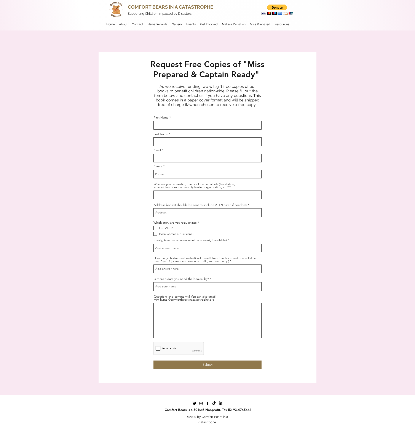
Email (157, 150)
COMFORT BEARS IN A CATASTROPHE (170, 7)
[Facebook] (207, 403)
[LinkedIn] (220, 403)
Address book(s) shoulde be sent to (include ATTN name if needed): (200, 204)
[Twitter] (194, 403)
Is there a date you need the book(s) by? (181, 278)
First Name (161, 117)
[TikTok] (214, 403)
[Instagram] (201, 403)
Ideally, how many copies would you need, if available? (190, 240)
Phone (158, 166)
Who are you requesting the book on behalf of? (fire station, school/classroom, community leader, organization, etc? (194, 186)
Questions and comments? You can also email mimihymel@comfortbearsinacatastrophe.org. (184, 298)
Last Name (161, 133)
